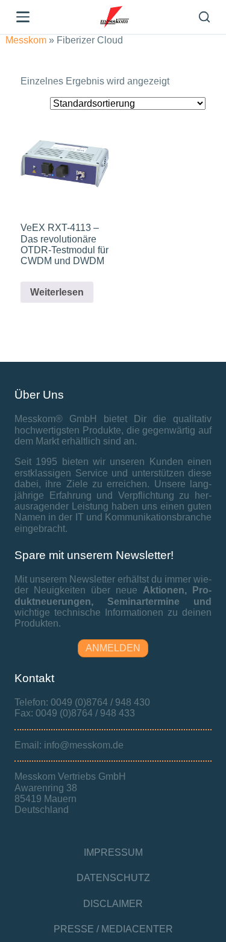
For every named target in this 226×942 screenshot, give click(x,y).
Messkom (25, 40)
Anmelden (113, 648)
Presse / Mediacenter (113, 929)
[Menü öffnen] (23, 17)
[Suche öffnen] (204, 17)
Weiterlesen (57, 292)
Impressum (113, 852)
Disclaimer (113, 904)
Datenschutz (113, 878)
